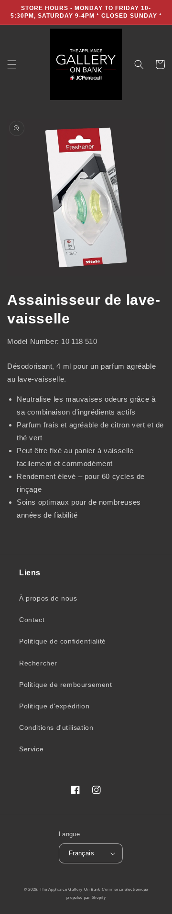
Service (31, 749)
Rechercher (38, 663)
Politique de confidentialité (62, 641)
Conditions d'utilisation (56, 727)
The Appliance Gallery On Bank (70, 889)
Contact (31, 619)
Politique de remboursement (65, 684)
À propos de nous (48, 598)
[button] (11, 64)
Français (81, 853)
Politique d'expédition (54, 706)
